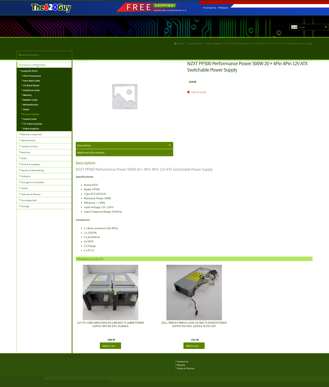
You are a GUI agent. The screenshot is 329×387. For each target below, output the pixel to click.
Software (25, 176)
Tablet (24, 188)
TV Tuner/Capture (32, 124)
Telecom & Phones (31, 194)
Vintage (25, 206)
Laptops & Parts (29, 146)
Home (181, 43)
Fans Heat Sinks (31, 81)
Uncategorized (29, 200)
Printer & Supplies (30, 164)
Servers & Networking (32, 170)
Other (26, 109)
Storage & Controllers (32, 182)
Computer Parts (195, 43)
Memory (27, 95)
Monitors (26, 152)
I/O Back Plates (31, 85)
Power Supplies (214, 43)
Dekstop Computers (31, 134)
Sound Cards (30, 119)
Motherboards (30, 105)
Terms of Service (186, 368)
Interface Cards (31, 90)
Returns (224, 7)
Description (84, 145)
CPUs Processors (32, 76)
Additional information (90, 152)
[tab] (124, 145)
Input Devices (28, 140)
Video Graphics (31, 129)
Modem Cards (30, 100)
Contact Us (210, 7)
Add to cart (108, 345)
